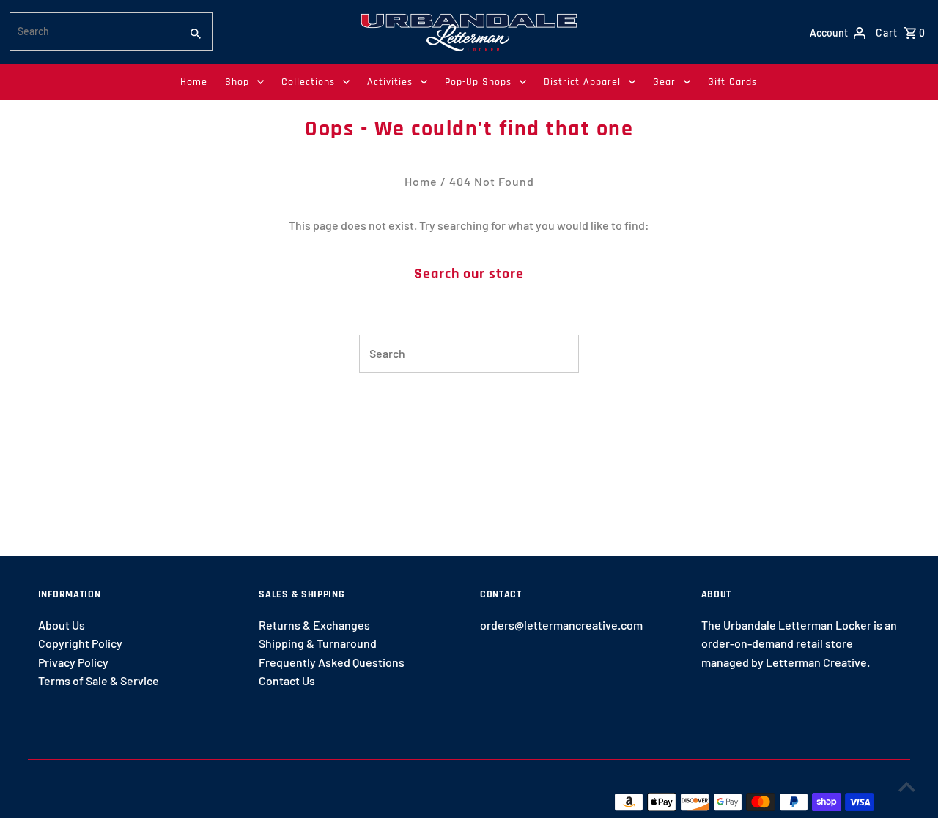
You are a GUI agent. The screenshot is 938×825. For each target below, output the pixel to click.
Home (193, 82)
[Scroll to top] (906, 786)
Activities (390, 82)
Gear (664, 82)
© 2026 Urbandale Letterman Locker (133, 801)
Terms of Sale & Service (98, 680)
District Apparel (582, 82)
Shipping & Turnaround (318, 643)
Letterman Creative (816, 662)
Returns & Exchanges (314, 625)
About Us (61, 625)
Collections (308, 82)
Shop (237, 82)
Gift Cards (732, 82)
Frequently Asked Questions (332, 662)
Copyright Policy (80, 643)
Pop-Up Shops (478, 82)
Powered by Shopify (285, 801)
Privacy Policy (73, 662)
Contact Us (287, 680)
